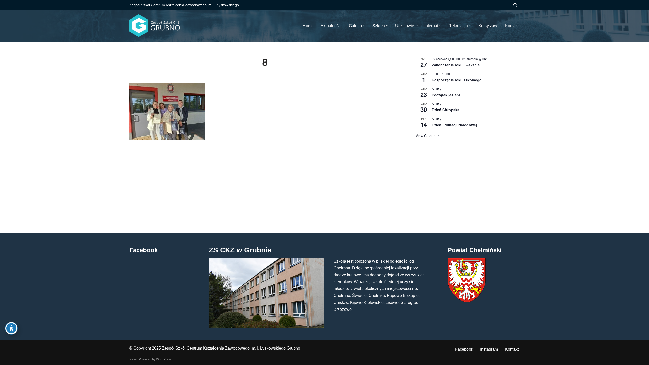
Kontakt (512, 349)
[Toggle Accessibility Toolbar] (11, 328)
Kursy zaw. (488, 26)
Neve (133, 359)
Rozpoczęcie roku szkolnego (457, 79)
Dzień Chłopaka (445, 109)
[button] (364, 26)
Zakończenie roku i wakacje (456, 64)
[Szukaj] (515, 5)
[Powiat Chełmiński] (467, 301)
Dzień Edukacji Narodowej (454, 124)
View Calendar (427, 135)
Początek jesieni (446, 94)
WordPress (163, 359)
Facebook (464, 349)
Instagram (489, 349)
